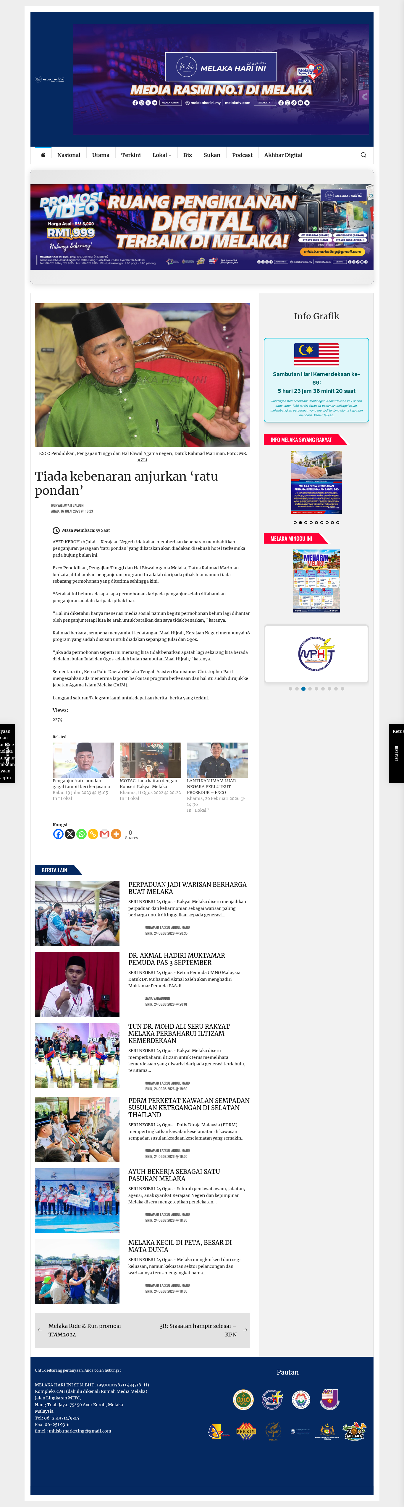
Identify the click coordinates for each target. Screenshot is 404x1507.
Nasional (68, 155)
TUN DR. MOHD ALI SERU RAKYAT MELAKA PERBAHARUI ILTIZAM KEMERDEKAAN (179, 1033)
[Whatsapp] (81, 834)
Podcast (242, 155)
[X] (70, 834)
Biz (187, 155)
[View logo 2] (297, 684)
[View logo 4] (310, 684)
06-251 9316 (57, 1424)
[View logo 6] (323, 684)
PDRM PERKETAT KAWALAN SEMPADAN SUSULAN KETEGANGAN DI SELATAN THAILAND (189, 1108)
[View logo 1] (290, 684)
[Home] (43, 155)
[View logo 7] (329, 684)
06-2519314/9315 (61, 1418)
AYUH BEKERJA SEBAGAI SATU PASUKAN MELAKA (174, 1175)
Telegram (99, 698)
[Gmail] (104, 834)
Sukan (212, 155)
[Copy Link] (93, 834)
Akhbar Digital (283, 155)
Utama (100, 155)
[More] (116, 834)
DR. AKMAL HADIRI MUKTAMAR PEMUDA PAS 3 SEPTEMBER (176, 959)
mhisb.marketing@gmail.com (80, 1431)
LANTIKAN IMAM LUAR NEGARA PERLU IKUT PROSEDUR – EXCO (211, 786)
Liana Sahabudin (157, 998)
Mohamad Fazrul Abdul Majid (167, 927)
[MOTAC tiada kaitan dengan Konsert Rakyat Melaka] (150, 760)
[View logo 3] (303, 684)
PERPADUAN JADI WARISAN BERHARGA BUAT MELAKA (187, 888)
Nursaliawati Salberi (67, 505)
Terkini (131, 155)
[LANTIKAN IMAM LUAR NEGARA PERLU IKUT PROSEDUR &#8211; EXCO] (217, 760)
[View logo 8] (336, 684)
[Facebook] (58, 834)
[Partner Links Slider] (316, 649)
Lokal (160, 155)
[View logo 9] (342, 684)
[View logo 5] (316, 684)
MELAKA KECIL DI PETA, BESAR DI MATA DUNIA (180, 1246)
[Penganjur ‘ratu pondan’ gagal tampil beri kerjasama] (83, 760)
